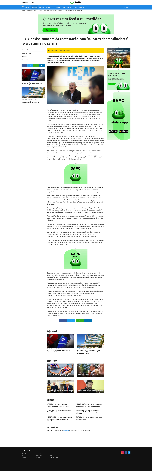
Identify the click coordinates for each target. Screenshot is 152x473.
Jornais (32, 2)
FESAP (23, 59)
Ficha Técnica (25, 464)
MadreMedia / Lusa (27, 50)
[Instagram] (122, 452)
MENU (23, 2)
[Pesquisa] (124, 7)
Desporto (49, 409)
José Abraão (27, 59)
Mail (27, 2)
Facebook (66, 430)
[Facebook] (126, 452)
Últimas (50, 400)
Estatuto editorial (34, 464)
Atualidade (24, 56)
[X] (129, 452)
